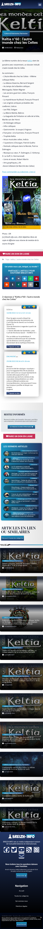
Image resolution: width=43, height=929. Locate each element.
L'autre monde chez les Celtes (27, 259)
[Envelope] (21, 855)
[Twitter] (14, 850)
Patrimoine (23, 33)
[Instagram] (36, 850)
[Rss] (29, 850)
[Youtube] (21, 850)
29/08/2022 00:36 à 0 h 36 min (18, 361)
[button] (40, 5)
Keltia (29, 60)
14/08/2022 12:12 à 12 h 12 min (19, 313)
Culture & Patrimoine (11, 33)
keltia (13, 259)
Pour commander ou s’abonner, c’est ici (18, 172)
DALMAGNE (11, 356)
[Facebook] (6, 850)
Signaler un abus (14, 347)
